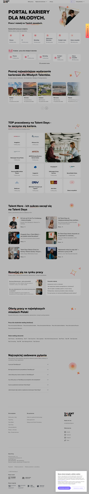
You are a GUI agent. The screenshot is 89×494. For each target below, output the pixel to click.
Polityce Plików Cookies (62, 480)
